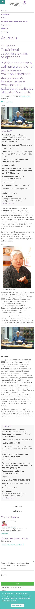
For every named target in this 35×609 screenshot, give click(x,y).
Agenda (9, 37)
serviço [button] (7, 131)
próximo (17, 511)
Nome (3, 569)
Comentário (8, 102)
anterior (17, 507)
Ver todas (4, 10)
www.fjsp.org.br (8, 203)
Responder (4, 533)
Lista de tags (4, 32)
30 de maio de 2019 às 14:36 (8, 527)
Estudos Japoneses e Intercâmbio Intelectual (14, 21)
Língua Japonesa (6, 25)
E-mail (3, 575)
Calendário (4, 28)
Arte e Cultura (5, 14)
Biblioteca (4, 17)
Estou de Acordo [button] (17, 605)
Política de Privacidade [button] (9, 600)
